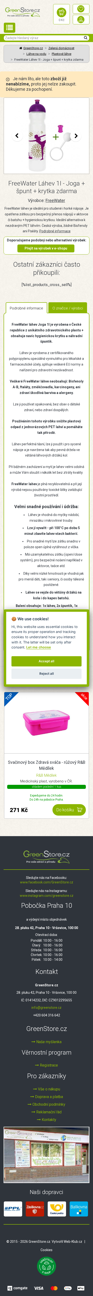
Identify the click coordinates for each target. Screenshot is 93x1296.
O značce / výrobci (67, 308)
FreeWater (55, 200)
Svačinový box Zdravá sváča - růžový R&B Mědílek (46, 765)
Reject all (46, 674)
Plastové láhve (61, 54)
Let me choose (38, 647)
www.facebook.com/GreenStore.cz (46, 882)
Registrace (48, 1065)
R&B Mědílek (46, 775)
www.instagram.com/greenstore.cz (46, 896)
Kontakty (48, 1119)
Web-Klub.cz (73, 1241)
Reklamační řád (48, 1112)
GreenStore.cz (33, 48)
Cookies (46, 1250)
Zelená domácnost (61, 48)
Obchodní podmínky (48, 1104)
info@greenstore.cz (46, 1007)
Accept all (46, 661)
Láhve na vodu (36, 54)
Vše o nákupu (48, 1089)
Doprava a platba (48, 1096)
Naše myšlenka (48, 1042)
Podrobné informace (55, 231)
